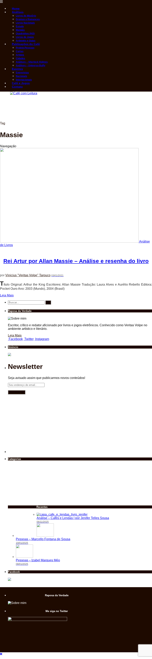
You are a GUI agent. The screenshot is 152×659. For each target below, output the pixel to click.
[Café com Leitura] (21, 93)
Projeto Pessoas (25, 47)
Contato (17, 86)
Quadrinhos (44, 456)
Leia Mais (7, 295)
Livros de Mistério (26, 15)
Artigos (20, 54)
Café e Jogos (21, 83)
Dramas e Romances (28, 19)
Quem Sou (29, 469)
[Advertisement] (72, 112)
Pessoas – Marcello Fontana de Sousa (43, 539)
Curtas (20, 51)
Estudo (20, 26)
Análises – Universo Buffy (30, 65)
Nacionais (21, 76)
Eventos (17, 68)
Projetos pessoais (14, 485)
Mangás (20, 30)
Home (16, 8)
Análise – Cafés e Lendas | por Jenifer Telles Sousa (73, 518)
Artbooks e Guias (25, 40)
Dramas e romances (29, 458)
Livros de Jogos (25, 37)
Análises (18, 12)
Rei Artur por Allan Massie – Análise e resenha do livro (76, 261)
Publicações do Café (26, 44)
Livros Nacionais (25, 23)
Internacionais (24, 79)
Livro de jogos (14, 470)
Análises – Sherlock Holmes (32, 62)
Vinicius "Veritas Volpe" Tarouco (27, 275)
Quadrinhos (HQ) (25, 33)
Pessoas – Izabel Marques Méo (38, 560)
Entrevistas (22, 72)
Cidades (20, 58)
